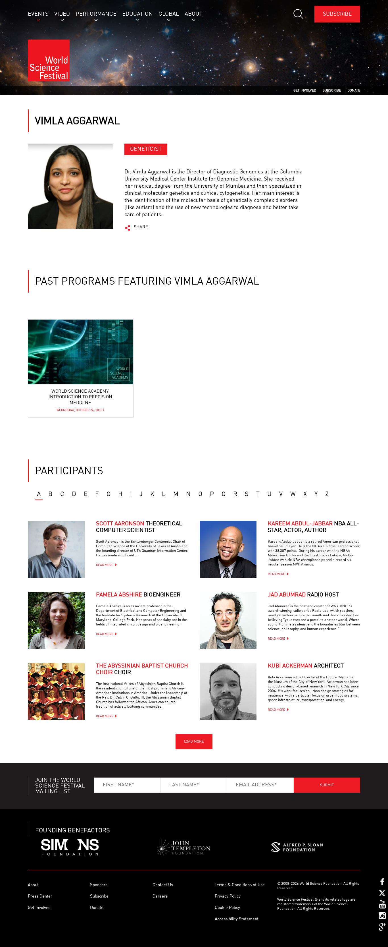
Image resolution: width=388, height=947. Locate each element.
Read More (104, 565)
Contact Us (163, 885)
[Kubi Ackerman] (228, 691)
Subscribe (337, 14)
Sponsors (98, 885)
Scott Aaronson (139, 527)
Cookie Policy (227, 908)
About (33, 885)
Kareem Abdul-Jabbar (313, 527)
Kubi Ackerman (306, 666)
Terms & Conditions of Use (240, 885)
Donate (96, 908)
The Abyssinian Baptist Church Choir (142, 669)
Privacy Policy (228, 896)
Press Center (40, 896)
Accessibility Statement (236, 919)
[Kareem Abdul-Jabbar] (228, 549)
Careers (160, 896)
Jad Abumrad (303, 595)
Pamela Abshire (138, 595)
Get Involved (39, 908)
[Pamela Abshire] (56, 620)
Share (141, 227)
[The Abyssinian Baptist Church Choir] (56, 691)
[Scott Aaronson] (56, 549)
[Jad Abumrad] (228, 620)
